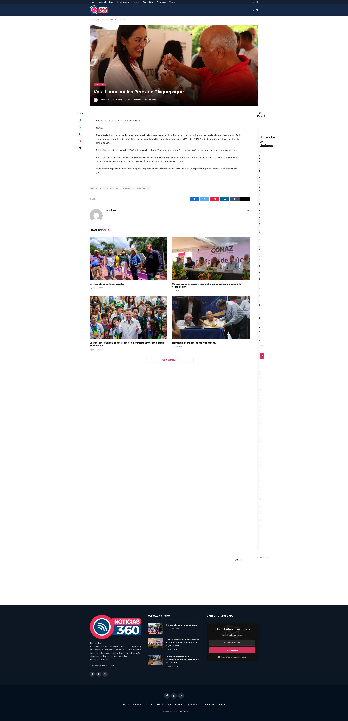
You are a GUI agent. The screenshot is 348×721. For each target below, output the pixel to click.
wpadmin (105, 100)
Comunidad (148, 2)
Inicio (92, 2)
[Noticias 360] (99, 10)
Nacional (102, 2)
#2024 (94, 188)
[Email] (80, 148)
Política (136, 2)
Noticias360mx (181, 711)
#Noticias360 (127, 188)
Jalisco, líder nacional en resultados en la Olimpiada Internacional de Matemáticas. (127, 344)
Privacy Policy (260, 496)
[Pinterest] (80, 141)
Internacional (123, 2)
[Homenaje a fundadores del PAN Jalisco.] (211, 317)
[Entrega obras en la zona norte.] (128, 258)
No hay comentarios (136, 100)
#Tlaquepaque (143, 188)
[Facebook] (80, 120)
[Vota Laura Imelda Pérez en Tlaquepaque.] (174, 65)
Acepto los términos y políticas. (233, 657)
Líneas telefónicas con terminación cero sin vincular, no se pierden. (182, 659)
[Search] (257, 10)
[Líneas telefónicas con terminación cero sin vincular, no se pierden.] (155, 660)
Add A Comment (170, 360)
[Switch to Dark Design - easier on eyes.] (252, 10)
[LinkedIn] (80, 134)
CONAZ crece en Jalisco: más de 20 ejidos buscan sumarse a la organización (206, 285)
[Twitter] (80, 127)
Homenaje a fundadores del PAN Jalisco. (194, 342)
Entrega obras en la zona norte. (107, 284)
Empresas (161, 2)
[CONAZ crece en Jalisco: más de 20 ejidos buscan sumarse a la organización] (211, 258)
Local (111, 2)
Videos (172, 2)
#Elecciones (112, 188)
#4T (102, 188)
